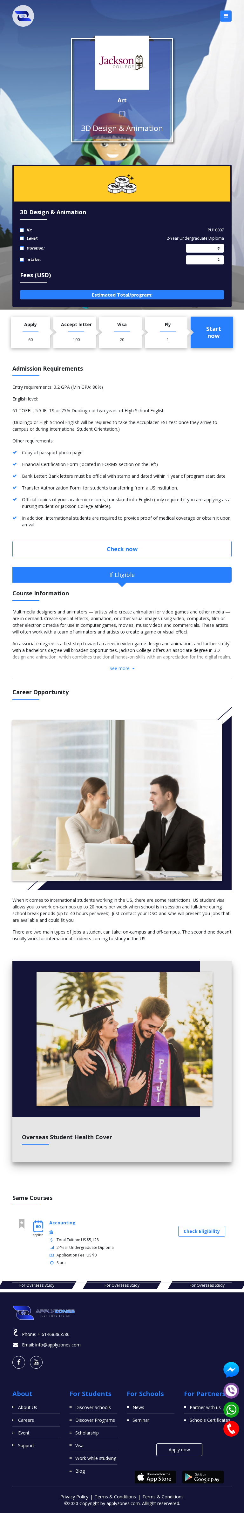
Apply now (179, 1450)
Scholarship (87, 1433)
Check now (122, 549)
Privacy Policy (74, 1497)
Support (26, 1445)
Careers (26, 1420)
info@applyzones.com (58, 1345)
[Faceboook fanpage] (18, 1362)
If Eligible (122, 574)
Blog (80, 1471)
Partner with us (205, 1407)
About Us (27, 1407)
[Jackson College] (122, 63)
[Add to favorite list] (21, 1224)
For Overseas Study (36, 1285)
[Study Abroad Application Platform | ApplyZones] (23, 16)
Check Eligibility (202, 1231)
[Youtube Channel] (36, 1362)
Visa (79, 1445)
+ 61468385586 (53, 1334)
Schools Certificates (210, 1420)
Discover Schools (93, 1407)
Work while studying (95, 1458)
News (138, 1407)
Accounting (62, 1223)
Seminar (140, 1420)
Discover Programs (95, 1420)
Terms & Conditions (115, 1497)
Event (24, 1433)
